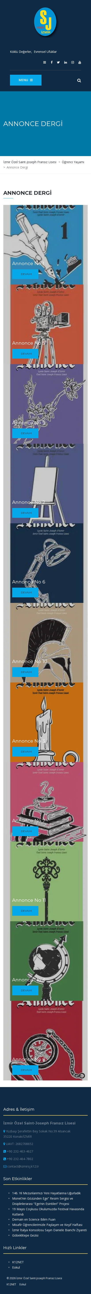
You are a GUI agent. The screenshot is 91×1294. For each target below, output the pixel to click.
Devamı (26, 274)
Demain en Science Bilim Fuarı (33, 1219)
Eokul (16, 1267)
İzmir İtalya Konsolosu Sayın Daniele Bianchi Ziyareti (49, 1230)
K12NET (18, 1262)
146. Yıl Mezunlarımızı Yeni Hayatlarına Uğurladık (46, 1193)
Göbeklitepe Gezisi (25, 1235)
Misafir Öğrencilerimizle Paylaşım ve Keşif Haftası (47, 1225)
